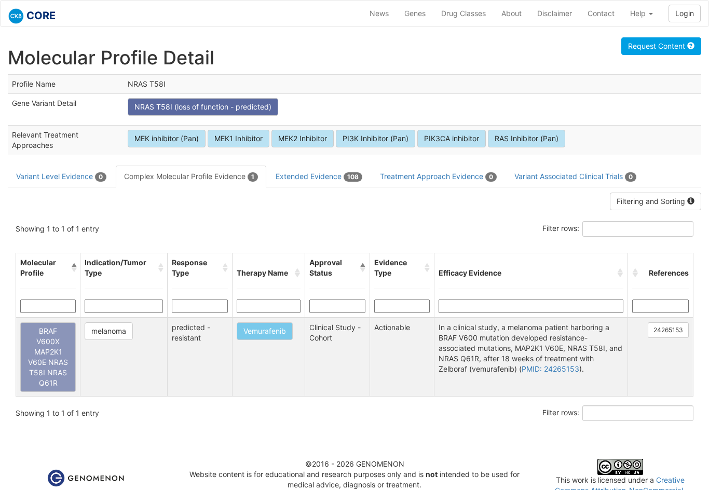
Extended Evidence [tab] (317, 176)
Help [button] (639, 13)
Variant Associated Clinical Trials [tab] (573, 176)
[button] (73, 268)
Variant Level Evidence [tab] (59, 176)
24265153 (668, 330)
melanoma (108, 330)
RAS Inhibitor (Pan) (526, 138)
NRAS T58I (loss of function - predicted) (202, 106)
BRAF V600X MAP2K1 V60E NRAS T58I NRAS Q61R (48, 356)
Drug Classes (463, 13)
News (379, 13)
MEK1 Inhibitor (238, 138)
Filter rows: (560, 228)
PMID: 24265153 (550, 368)
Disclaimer (554, 13)
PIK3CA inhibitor (451, 138)
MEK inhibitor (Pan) (166, 138)
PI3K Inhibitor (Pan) (375, 138)
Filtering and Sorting (652, 201)
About (511, 13)
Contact (601, 13)
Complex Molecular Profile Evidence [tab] (189, 176)
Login (684, 13)
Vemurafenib (264, 330)
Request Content (657, 46)
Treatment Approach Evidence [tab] (436, 176)
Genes (415, 13)
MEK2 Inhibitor (302, 138)
